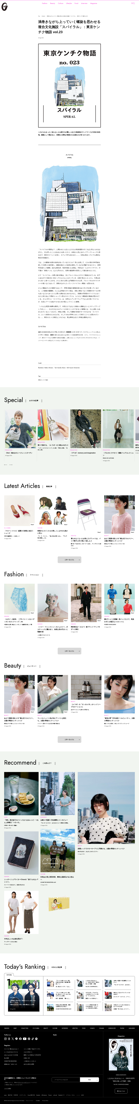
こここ (78, 1095)
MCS (82, 1095)
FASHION (6, 1028)
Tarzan (50, 1095)
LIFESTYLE (75, 1028)
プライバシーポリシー (23, 1082)
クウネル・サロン (70, 1095)
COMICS (92, 1028)
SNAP (15, 1028)
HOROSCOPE (112, 1028)
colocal (55, 1095)
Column (43, 16)
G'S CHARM (36, 1028)
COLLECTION (24, 1028)
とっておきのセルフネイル (11, 1052)
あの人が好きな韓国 (29, 1064)
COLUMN (101, 1028)
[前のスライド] (5, 464)
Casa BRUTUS (31, 1095)
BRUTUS (10, 1095)
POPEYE (16, 1095)
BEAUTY (46, 1028)
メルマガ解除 (7, 1088)
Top (39, 16)
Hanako (38, 1095)
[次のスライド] (8, 464)
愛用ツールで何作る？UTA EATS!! (32, 1055)
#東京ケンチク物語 (43, 380)
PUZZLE (122, 1028)
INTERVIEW (65, 1028)
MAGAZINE (132, 1028)
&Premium (44, 1095)
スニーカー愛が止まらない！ (11, 1049)
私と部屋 (6, 1058)
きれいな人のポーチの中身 (11, 1055)
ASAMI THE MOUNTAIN (10, 1061)
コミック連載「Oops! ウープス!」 (32, 1049)
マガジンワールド (29, 1100)
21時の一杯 (27, 1058)
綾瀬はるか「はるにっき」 (11, 1064)
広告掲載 (38, 1100)
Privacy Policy (45, 1100)
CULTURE (54, 1028)
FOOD (83, 1028)
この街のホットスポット (30, 1061)
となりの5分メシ (28, 1052)
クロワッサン (22, 1095)
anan (5, 1095)
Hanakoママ (61, 1095)
